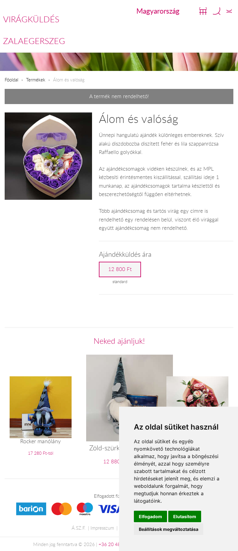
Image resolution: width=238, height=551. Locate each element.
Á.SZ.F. (79, 528)
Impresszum (102, 528)
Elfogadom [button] (150, 516)
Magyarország (157, 10)
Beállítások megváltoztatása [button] (168, 529)
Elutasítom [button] (184, 516)
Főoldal (11, 80)
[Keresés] (216, 11)
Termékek (35, 80)
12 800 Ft (120, 269)
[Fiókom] (229, 11)
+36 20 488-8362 (117, 544)
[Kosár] (203, 11)
